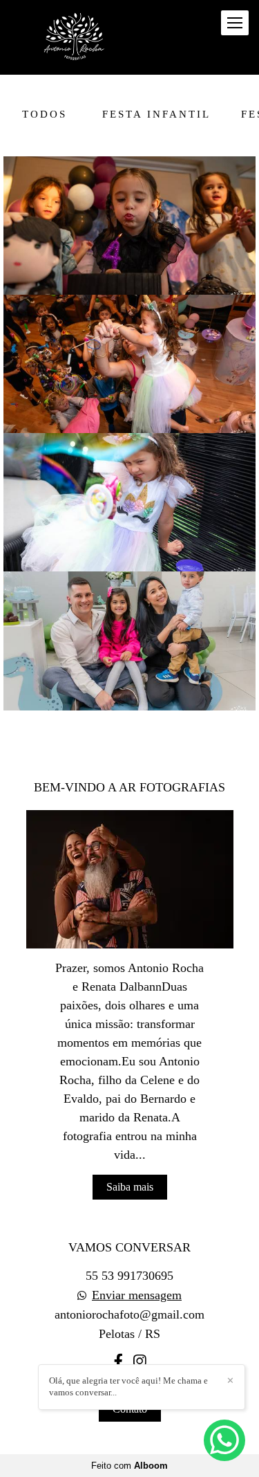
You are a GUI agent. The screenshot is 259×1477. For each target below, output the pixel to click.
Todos (44, 114)
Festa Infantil (156, 114)
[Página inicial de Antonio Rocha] (77, 37)
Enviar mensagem (137, 1295)
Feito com (129, 1465)
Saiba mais (129, 1187)
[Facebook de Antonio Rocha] (118, 1361)
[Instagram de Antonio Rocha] (139, 1361)
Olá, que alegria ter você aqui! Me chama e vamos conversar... (128, 1386)
